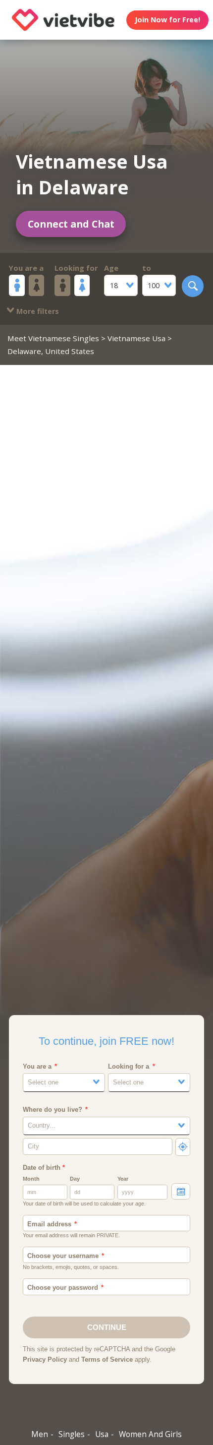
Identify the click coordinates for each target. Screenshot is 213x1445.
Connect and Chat (71, 224)
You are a (26, 268)
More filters (36, 311)
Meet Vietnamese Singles (53, 338)
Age (111, 268)
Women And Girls (150, 1434)
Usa (101, 1434)
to (146, 268)
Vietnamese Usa (136, 338)
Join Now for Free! (167, 19)
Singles (71, 1434)
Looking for (76, 268)
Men (39, 1434)
